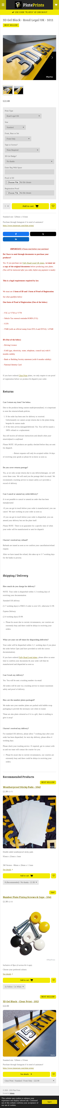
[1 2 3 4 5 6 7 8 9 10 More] (7, 206)
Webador (12, 1093)
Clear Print (23, 376)
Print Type (9, 111)
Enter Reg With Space (13, 168)
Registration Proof (12, 189)
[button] (8, 90)
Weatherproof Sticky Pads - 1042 (22, 787)
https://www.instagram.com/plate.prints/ (18, 226)
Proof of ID (9, 178)
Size (6, 122)
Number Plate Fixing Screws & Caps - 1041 (27, 897)
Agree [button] (49, 1102)
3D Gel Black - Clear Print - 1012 (21, 1001)
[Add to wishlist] (53, 206)
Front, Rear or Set (12, 133)
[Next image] (52, 57)
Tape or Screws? (11, 145)
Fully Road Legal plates (28, 657)
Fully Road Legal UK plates (33, 263)
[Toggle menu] (3, 5)
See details (7, 870)
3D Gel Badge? (11, 156)
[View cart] (56, 5)
